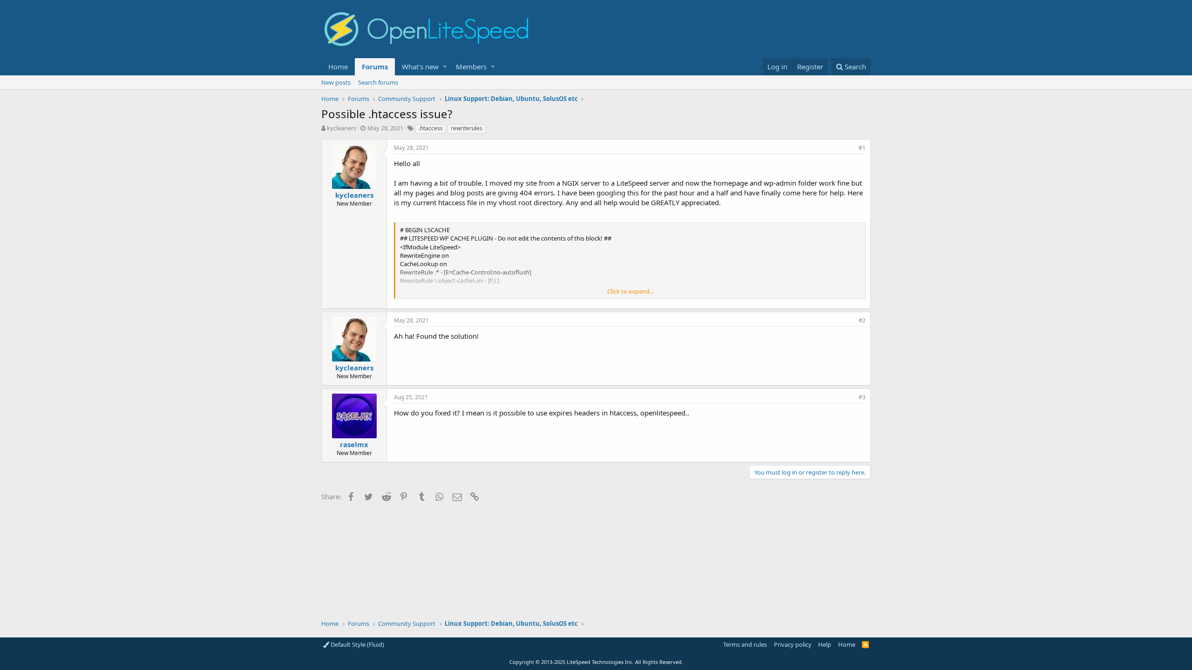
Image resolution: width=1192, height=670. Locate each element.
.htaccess (431, 128)
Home (338, 66)
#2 (862, 320)
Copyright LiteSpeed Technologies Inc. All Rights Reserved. (596, 661)
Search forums (378, 82)
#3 (862, 397)
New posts (336, 82)
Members (471, 66)
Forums (375, 66)
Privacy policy (793, 644)
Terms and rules (745, 644)
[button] (444, 66)
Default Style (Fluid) (356, 644)
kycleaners (341, 128)
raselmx (354, 444)
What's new (420, 66)
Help (824, 644)
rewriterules (466, 128)
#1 (862, 148)
